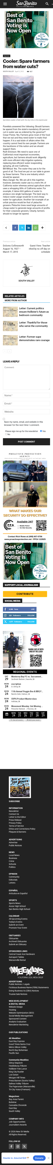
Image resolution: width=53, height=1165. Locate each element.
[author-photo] (26, 270)
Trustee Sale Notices (18, 994)
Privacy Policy (15, 823)
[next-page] (9, 351)
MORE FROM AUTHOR (16, 300)
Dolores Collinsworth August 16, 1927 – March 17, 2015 (13, 248)
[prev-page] (5, 351)
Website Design (16, 1007)
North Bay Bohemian (18, 1050)
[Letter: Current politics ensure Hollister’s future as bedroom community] (10, 312)
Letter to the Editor (17, 817)
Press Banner (15, 1080)
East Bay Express (17, 1041)
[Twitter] (22, 228)
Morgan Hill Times (17, 1077)
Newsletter (14, 811)
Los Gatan (13, 1074)
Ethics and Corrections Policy (22, 829)
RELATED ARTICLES (14, 296)
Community (14, 877)
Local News (14, 855)
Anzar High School (17, 906)
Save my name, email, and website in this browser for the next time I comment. (23, 423)
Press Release (15, 820)
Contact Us (14, 814)
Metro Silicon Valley (17, 1047)
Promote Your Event (18, 928)
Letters (12, 883)
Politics (12, 867)
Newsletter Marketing (18, 1024)
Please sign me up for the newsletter (21, 431)
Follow (31, 615)
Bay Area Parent (16, 1099)
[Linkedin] (29, 228)
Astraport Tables (16, 957)
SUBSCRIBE (14, 801)
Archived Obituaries (18, 941)
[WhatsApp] (35, 228)
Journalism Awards (18, 1125)
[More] (42, 228)
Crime (11, 861)
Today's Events (15, 922)
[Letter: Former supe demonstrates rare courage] (10, 340)
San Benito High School (19, 909)
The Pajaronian (16, 1086)
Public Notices (15, 845)
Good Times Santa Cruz (19, 1044)
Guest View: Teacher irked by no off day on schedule (39, 248)
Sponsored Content (17, 1019)
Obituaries (13, 938)
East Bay (13, 1108)
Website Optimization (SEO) (21, 1013)
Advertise (13, 842)
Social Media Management (21, 1016)
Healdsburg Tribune (18, 1066)
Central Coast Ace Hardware (22, 954)
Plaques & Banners (17, 832)
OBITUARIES (15, 935)
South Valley (8, 71)
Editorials (13, 880)
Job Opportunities (17, 1122)
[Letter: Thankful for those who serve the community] (10, 326)
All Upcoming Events (18, 919)
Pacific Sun (14, 1053)
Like (32, 609)
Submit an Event (16, 925)
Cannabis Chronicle (17, 1105)
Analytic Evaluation (17, 1021)
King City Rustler (16, 1072)
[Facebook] (15, 228)
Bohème (12, 1102)
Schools (12, 864)
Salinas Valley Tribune (19, 1083)
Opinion (6, 56)
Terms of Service (16, 826)
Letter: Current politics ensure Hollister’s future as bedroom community (34, 312)
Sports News (14, 903)
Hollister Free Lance (18, 1069)
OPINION (13, 874)
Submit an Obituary (17, 944)
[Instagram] (17, 1146)
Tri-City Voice (15, 1089)
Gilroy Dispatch (16, 1063)
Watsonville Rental (17, 960)
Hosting (12, 1010)
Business (13, 858)
